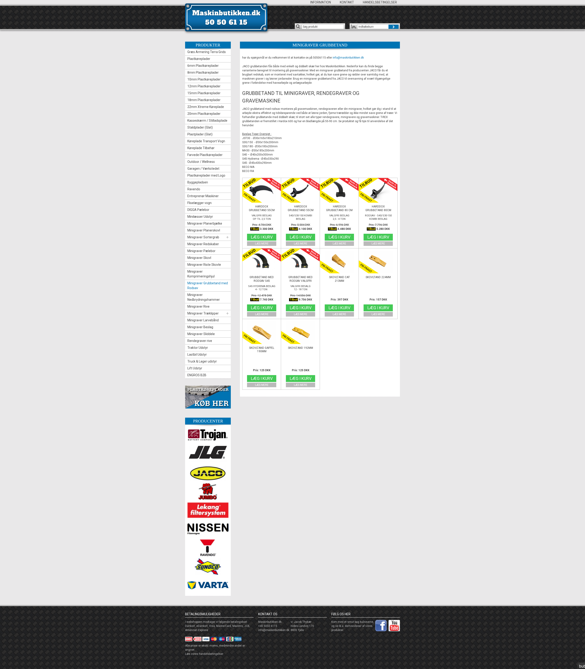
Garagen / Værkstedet (203, 168)
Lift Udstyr (194, 368)
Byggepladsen (197, 182)
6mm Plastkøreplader (203, 65)
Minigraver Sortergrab (203, 237)
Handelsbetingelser (380, 2)
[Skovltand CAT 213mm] (339, 261)
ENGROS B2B (196, 375)
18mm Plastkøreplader (204, 100)
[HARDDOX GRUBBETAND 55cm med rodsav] (261, 191)
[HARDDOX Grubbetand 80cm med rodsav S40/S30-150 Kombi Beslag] (378, 191)
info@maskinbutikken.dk (348, 57)
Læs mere (262, 243)
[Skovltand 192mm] (300, 332)
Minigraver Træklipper (203, 313)
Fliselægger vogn (199, 203)
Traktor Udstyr (197, 347)
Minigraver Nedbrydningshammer (203, 297)
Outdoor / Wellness (201, 162)
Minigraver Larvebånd (203, 320)
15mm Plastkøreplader (204, 93)
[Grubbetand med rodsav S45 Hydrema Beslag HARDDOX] (261, 261)
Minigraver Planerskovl (203, 230)
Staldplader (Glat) (200, 127)
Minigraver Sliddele (201, 334)
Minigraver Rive (198, 306)
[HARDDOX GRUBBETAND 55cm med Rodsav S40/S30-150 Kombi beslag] (300, 191)
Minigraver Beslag (200, 327)
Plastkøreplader (198, 59)
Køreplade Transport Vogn (206, 141)
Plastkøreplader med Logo (206, 175)
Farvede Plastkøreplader (205, 155)
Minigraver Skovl (199, 258)
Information (320, 2)
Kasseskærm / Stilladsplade (207, 120)
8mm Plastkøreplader (203, 72)
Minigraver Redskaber (203, 244)
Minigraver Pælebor (201, 251)
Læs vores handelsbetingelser (204, 654)
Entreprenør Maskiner (203, 196)
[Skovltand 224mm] (378, 261)
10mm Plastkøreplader (204, 79)
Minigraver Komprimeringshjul (201, 274)
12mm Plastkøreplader (204, 86)
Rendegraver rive (199, 341)
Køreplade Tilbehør (201, 148)
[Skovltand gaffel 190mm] (261, 332)
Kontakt (347, 2)
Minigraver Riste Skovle (204, 264)
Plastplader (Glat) (200, 134)
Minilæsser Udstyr (200, 216)
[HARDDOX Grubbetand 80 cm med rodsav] (339, 191)
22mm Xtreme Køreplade (205, 107)
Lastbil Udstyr (197, 354)
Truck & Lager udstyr (202, 361)
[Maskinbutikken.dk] (226, 17)
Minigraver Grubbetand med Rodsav (207, 285)
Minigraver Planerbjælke (204, 223)
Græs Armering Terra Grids (206, 52)
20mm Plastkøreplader (204, 114)
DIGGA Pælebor (198, 210)
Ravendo (193, 189)
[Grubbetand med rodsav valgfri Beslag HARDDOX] (300, 261)
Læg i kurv (262, 237)
